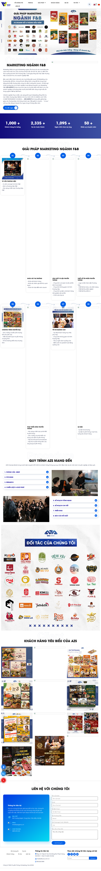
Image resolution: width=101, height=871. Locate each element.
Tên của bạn (55, 795)
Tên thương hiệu (56, 815)
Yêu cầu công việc (57, 829)
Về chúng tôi (18, 2)
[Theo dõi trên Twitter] (74, 854)
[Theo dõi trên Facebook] (68, 854)
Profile (30, 2)
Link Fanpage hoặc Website (60, 822)
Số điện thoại (55, 809)
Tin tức (76, 2)
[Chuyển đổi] (47, 472)
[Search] (89, 4)
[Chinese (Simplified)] (99, 4)
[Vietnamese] (97, 4)
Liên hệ (17, 6)
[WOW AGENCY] (5, 4)
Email (53, 802)
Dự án (66, 2)
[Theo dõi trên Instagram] (71, 854)
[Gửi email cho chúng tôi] (77, 854)
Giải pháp (41, 2)
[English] (94, 4)
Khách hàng (55, 2)
